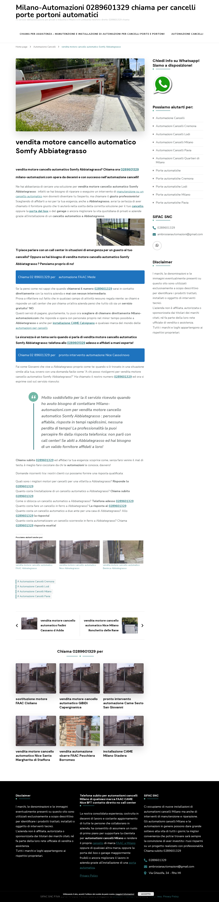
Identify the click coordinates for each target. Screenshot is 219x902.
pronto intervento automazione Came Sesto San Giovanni (123, 703)
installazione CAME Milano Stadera (118, 753)
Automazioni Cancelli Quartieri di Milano (177, 160)
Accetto (146, 894)
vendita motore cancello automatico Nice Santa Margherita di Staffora (35, 755)
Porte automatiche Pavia (172, 203)
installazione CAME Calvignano (74, 323)
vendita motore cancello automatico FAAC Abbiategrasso (34, 567)
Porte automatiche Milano (173, 195)
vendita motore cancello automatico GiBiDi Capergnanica (78, 703)
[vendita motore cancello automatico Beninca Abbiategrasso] (123, 552)
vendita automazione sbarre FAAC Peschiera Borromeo (77, 755)
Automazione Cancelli (187, 33)
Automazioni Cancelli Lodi (173, 134)
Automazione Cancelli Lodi (34, 586)
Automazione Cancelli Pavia (35, 596)
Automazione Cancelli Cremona (37, 581)
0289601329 (130, 169)
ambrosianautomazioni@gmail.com (180, 234)
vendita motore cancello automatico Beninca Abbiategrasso (121, 567)
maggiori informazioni (124, 894)
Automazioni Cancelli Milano (174, 142)
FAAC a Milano (125, 843)
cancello (98, 843)
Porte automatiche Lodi (171, 186)
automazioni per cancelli (31, 328)
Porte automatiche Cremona (174, 178)
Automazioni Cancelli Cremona (176, 126)
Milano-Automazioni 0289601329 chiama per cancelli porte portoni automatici (106, 11)
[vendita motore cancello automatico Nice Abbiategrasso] (79, 552)
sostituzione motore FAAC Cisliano (31, 701)
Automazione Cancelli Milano (35, 591)
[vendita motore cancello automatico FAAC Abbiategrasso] (36, 552)
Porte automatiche (168, 170)
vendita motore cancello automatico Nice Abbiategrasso (77, 567)
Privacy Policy (89, 876)
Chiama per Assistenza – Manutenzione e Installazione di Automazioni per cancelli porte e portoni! (92, 33)
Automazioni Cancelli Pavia (173, 150)
